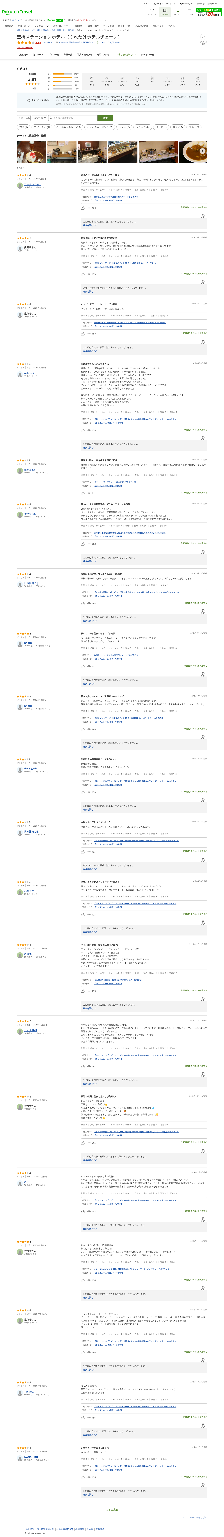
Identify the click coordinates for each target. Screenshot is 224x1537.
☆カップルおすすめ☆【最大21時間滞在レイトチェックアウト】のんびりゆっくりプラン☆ (131, 1269)
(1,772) (126, 54)
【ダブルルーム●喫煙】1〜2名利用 (108, 1273)
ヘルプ (146, 4)
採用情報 (79, 1529)
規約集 (90, 1529)
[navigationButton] (202, 151)
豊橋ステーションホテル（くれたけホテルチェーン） (69, 37)
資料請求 (100, 1529)
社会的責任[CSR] (65, 1529)
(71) (84, 54)
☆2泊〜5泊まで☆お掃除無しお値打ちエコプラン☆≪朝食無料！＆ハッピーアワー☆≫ (130, 322)
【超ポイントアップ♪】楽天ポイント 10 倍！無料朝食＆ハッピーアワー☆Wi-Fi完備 (128, 718)
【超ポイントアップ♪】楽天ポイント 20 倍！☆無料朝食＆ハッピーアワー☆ (125, 263)
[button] (31, 152)
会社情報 (30, 1529)
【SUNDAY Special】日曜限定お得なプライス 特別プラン (118, 980)
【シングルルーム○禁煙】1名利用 (108, 267)
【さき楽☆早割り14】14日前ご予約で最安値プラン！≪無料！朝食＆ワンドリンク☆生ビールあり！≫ (136, 592)
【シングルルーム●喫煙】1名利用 (108, 200)
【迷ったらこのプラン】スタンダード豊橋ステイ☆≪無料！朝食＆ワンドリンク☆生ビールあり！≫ (135, 419)
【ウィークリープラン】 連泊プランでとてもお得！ (116, 482)
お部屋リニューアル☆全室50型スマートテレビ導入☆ (116, 197)
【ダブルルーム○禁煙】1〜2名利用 (108, 423)
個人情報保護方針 (45, 1529)
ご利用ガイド (157, 4)
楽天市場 (200, 4)
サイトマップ (171, 4)
